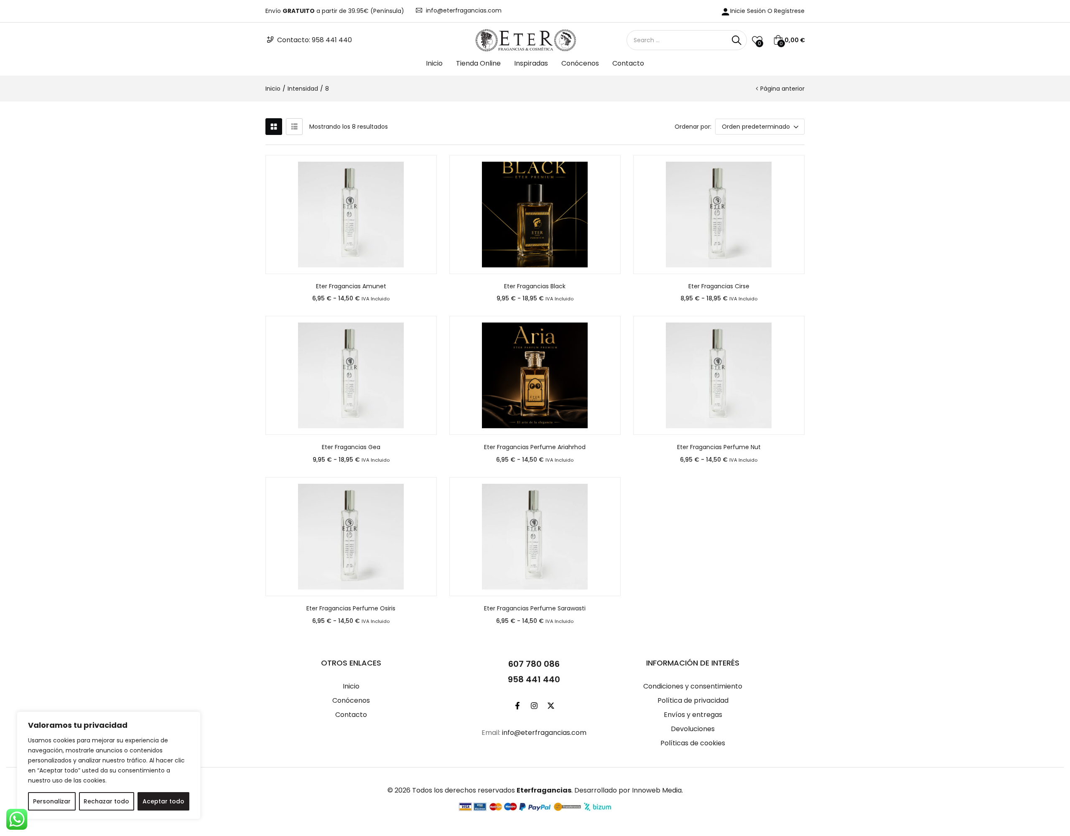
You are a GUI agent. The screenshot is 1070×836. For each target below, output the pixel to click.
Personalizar (52, 801)
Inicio (434, 63)
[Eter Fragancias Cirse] (719, 214)
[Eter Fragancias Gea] (351, 375)
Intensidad (303, 88)
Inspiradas (531, 63)
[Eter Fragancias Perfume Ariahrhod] (535, 375)
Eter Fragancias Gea (351, 447)
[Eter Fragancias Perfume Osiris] (351, 537)
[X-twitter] (551, 705)
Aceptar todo (163, 801)
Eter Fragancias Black (535, 286)
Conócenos (580, 63)
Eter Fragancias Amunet (351, 286)
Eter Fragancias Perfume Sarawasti (535, 608)
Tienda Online (478, 63)
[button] (789, 40)
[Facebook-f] (517, 705)
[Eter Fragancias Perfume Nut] (719, 375)
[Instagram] (534, 705)
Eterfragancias (544, 790)
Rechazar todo (106, 801)
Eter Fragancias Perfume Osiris (350, 608)
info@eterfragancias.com (464, 10)
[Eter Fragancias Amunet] (351, 214)
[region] (109, 765)
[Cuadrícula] (273, 126)
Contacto (628, 63)
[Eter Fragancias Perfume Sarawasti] (535, 537)
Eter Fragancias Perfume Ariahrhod (535, 447)
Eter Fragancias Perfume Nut (719, 447)
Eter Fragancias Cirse (718, 286)
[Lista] (294, 126)
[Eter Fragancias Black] (535, 214)
